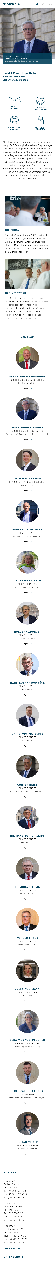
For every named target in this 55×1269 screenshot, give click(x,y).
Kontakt (10, 1172)
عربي (50, 4)
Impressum (12, 1248)
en (43, 4)
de (37, 4)
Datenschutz (13, 1257)
